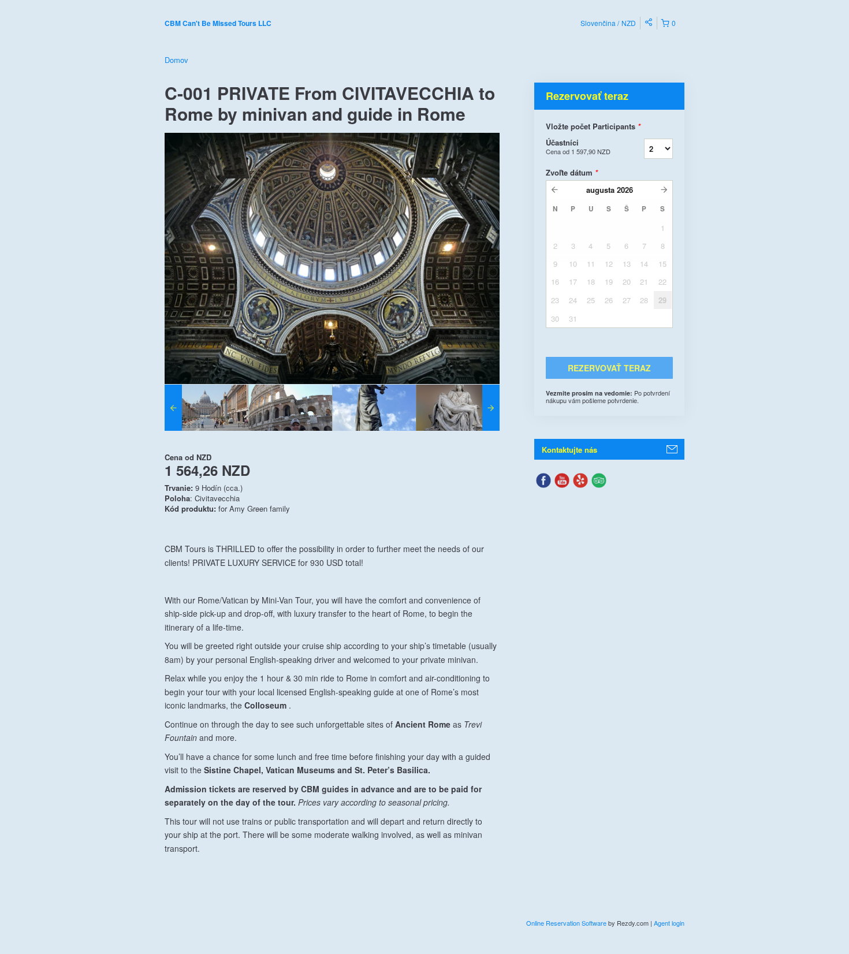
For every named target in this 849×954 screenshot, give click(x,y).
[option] (206, 408)
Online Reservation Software (566, 922)
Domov (176, 59)
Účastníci (578, 146)
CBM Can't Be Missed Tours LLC (218, 23)
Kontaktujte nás (569, 449)
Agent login (669, 922)
